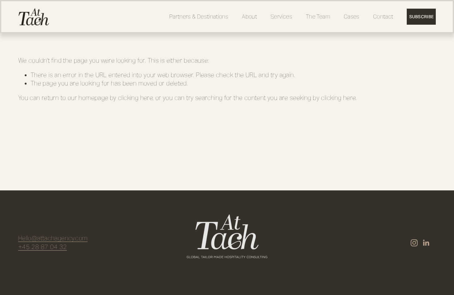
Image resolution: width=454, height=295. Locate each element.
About (249, 16)
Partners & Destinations (198, 16)
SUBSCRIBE (421, 16)
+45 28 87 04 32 (42, 247)
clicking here (135, 98)
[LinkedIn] (426, 243)
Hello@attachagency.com (53, 238)
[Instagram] (414, 243)
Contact (383, 16)
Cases (351, 16)
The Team (318, 16)
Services (281, 16)
